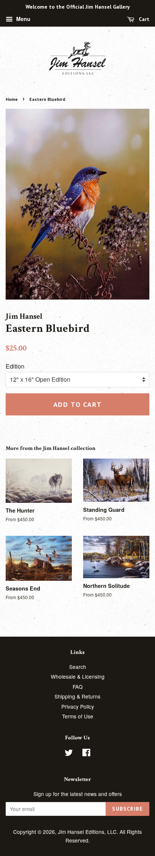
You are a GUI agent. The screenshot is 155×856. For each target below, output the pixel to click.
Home (12, 99)
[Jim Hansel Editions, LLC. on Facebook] (86, 753)
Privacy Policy (77, 706)
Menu (22, 18)
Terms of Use (77, 716)
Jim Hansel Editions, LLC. (89, 831)
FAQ (78, 686)
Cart (143, 19)
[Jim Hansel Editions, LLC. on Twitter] (69, 753)
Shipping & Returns (77, 696)
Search (77, 666)
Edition (15, 366)
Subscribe (127, 808)
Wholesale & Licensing (78, 676)
